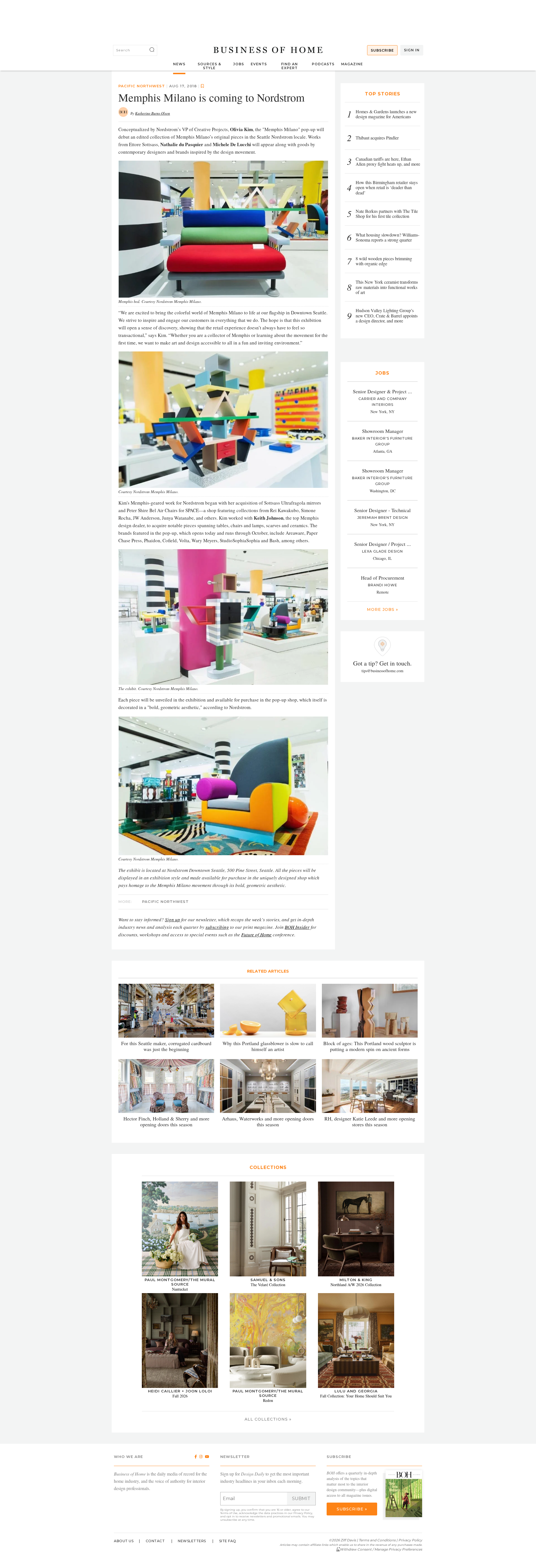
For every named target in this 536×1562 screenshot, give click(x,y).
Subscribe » (352, 1509)
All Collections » (268, 1419)
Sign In (412, 50)
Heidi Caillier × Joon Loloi (180, 1391)
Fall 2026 (180, 1396)
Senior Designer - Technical (382, 510)
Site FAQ (227, 1541)
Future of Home (256, 934)
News (179, 64)
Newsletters (192, 1541)
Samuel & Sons (268, 1279)
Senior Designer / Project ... (382, 544)
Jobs (238, 64)
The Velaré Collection (268, 1284)
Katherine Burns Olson (152, 113)
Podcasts (323, 64)
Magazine (352, 64)
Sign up (172, 919)
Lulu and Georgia (356, 1391)
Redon (268, 1400)
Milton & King (355, 1279)
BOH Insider (297, 927)
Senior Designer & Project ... (382, 391)
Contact (155, 1541)
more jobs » (382, 609)
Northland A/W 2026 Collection (356, 1284)
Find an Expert (289, 66)
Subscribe (382, 50)
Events (259, 64)
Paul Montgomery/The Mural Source (180, 1281)
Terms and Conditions (377, 1540)
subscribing (217, 927)
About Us (123, 1541)
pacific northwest (141, 86)
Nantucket (180, 1289)
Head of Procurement (382, 577)
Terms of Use (229, 1513)
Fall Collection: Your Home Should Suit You (356, 1396)
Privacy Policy (302, 1513)
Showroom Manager (382, 431)
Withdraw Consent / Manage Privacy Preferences (381, 1549)
